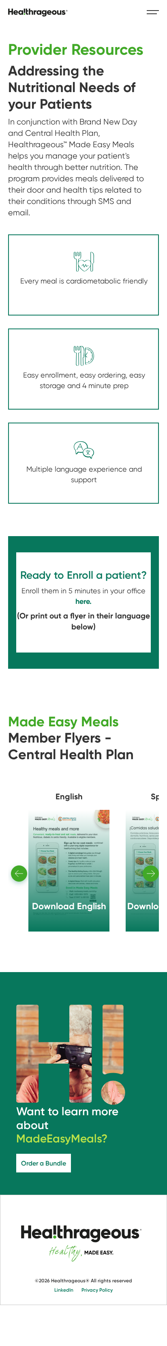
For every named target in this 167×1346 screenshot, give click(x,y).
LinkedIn (63, 1289)
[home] (38, 12)
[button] (149, 12)
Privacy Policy (97, 1289)
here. (83, 601)
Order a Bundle (43, 1163)
